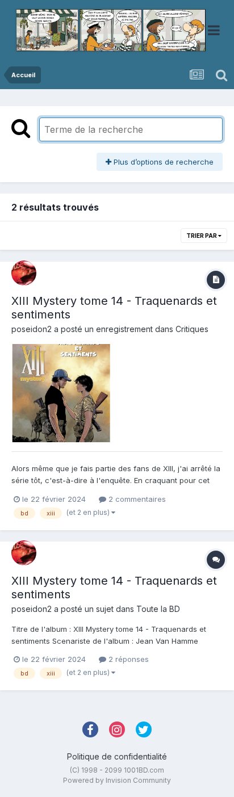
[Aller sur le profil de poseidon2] (23, 273)
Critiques (192, 329)
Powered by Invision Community (117, 780)
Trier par (202, 235)
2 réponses (127, 659)
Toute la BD (158, 609)
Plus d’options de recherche (162, 161)
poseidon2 (31, 329)
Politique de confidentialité (117, 756)
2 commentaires (136, 499)
